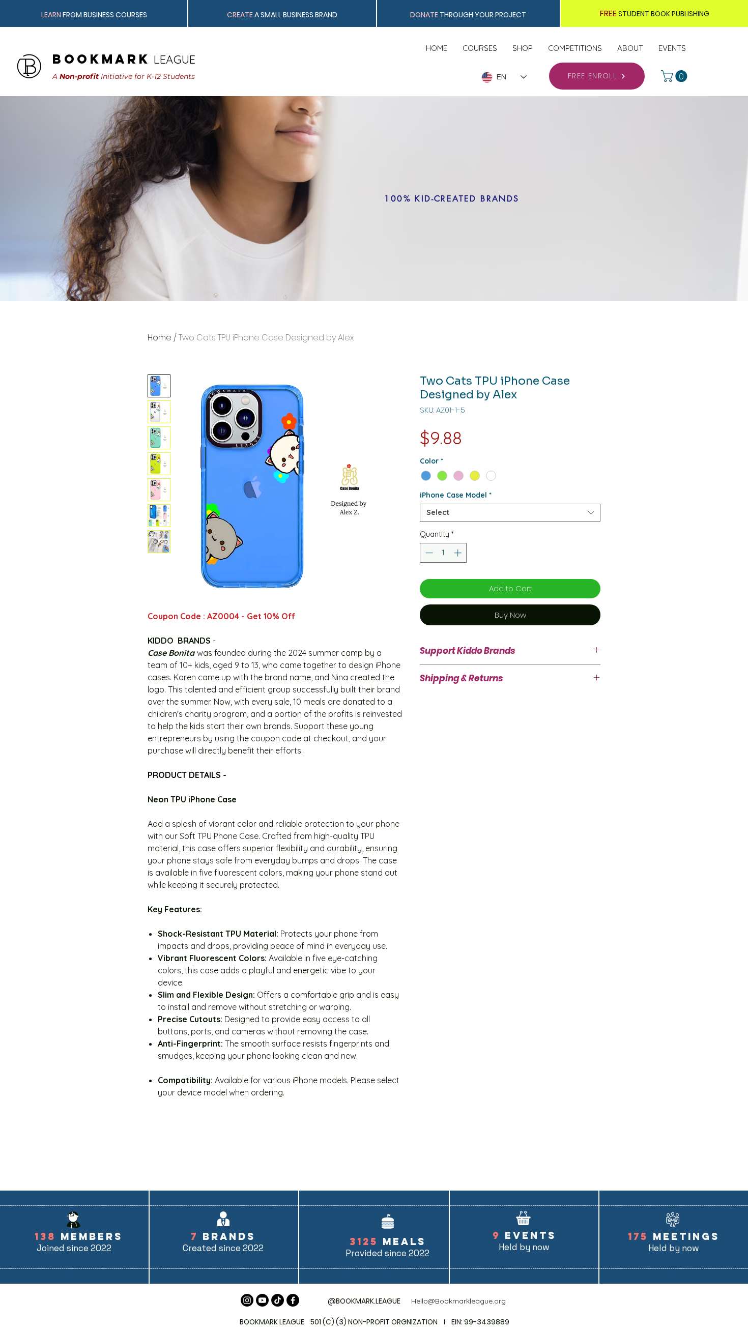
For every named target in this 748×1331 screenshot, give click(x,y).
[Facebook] (292, 1300)
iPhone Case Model (456, 495)
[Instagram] (247, 1300)
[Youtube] (262, 1300)
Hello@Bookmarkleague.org (458, 1301)
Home (159, 337)
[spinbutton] (443, 552)
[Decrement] (428, 552)
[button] (675, 76)
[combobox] (510, 513)
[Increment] (459, 552)
